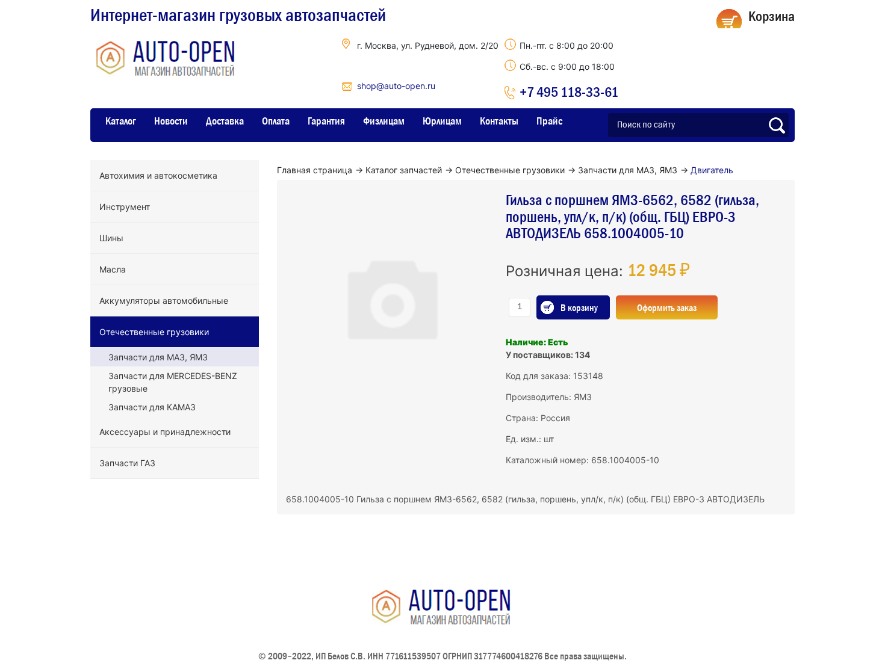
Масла (112, 269)
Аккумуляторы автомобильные (163, 300)
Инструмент (124, 207)
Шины (111, 238)
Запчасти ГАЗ (127, 463)
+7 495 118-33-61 (569, 92)
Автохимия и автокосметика (158, 175)
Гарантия (326, 121)
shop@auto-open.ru (396, 86)
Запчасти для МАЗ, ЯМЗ (158, 357)
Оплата (276, 121)
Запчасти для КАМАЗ (152, 407)
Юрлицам (442, 121)
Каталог (120, 121)
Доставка (225, 121)
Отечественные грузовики (154, 332)
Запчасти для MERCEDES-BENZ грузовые (172, 382)
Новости (171, 121)
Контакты (499, 121)
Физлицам (384, 121)
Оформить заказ (667, 307)
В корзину (579, 307)
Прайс (549, 121)
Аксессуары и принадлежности (165, 432)
